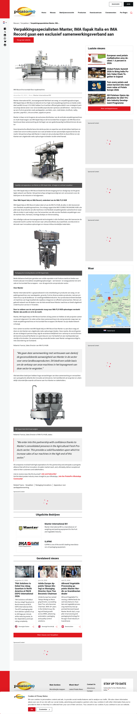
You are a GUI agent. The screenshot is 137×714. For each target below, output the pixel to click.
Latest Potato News (76, 689)
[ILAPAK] (47, 544)
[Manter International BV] (47, 528)
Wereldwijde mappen (57, 689)
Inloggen (115, 4)
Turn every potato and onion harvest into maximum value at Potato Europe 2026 (118, 86)
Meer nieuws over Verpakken (47, 635)
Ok (32, 709)
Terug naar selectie (23, 40)
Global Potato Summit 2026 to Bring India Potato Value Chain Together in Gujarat (118, 73)
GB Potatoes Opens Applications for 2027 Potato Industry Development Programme (118, 99)
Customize (43, 709)
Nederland (111, 331)
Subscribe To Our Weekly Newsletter (115, 689)
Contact (90, 691)
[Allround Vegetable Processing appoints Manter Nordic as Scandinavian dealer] (71, 596)
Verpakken (29, 485)
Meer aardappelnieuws (109, 108)
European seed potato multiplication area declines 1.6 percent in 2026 (117, 59)
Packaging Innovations (43, 485)
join (128, 4)
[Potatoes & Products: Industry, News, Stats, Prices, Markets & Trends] (24, 12)
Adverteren (91, 688)
